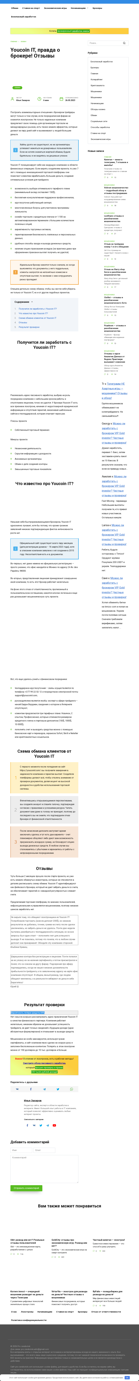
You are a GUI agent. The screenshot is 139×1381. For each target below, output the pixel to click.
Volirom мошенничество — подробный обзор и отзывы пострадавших (116, 190)
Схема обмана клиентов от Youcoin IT (37, 318)
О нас (14, 1311)
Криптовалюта (97, 85)
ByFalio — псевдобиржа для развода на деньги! (107, 1293)
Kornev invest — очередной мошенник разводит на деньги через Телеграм (26, 1294)
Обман (14, 8)
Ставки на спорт (31, 8)
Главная (94, 73)
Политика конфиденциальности (28, 1320)
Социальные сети (99, 121)
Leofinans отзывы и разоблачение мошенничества (114, 219)
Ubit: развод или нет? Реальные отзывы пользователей (27, 1241)
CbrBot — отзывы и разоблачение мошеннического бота (115, 300)
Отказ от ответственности (106, 1311)
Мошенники (96, 91)
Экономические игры (55, 8)
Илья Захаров (33, 1100)
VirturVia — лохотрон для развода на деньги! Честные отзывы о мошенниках (69, 1294)
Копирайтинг (97, 79)
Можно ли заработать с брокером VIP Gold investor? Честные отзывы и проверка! (114, 433)
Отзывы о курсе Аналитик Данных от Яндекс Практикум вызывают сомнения (114, 358)
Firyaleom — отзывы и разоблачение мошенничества (115, 328)
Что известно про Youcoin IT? (33, 313)
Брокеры (97, 8)
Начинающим (78, 8)
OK (127, 1378)
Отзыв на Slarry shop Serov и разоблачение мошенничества (115, 272)
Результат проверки (29, 327)
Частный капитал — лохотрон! (109, 1240)
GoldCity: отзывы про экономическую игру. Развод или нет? (69, 1243)
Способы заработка (100, 127)
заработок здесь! (81, 31)
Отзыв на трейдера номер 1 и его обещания (116, 245)
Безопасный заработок (23, 16)
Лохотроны (27, 1311)
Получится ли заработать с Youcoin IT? (38, 309)
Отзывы (23, 322)
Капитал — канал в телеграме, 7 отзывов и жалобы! (116, 162)
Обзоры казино (98, 109)
